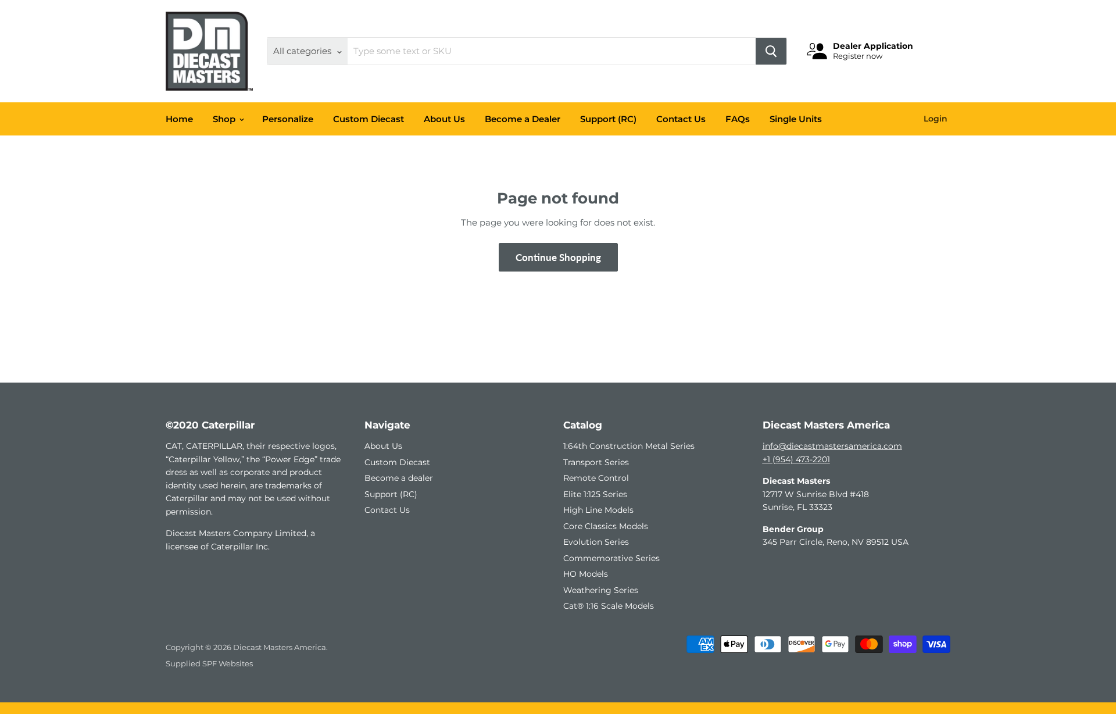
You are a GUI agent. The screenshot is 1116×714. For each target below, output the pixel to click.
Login (935, 118)
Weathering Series (600, 590)
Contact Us (681, 118)
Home (179, 118)
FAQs (737, 118)
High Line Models (598, 510)
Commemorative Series (611, 558)
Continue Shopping (558, 257)
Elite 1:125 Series (595, 494)
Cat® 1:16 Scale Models (608, 606)
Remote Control (596, 478)
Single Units (796, 118)
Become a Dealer (522, 118)
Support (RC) (608, 118)
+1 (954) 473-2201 (796, 459)
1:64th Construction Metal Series (629, 446)
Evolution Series (596, 542)
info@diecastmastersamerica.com (832, 446)
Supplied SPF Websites (209, 663)
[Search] (771, 51)
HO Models (585, 574)
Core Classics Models (605, 526)
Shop (225, 118)
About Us (444, 118)
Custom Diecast (368, 118)
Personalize (287, 118)
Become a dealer (398, 478)
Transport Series (596, 462)
